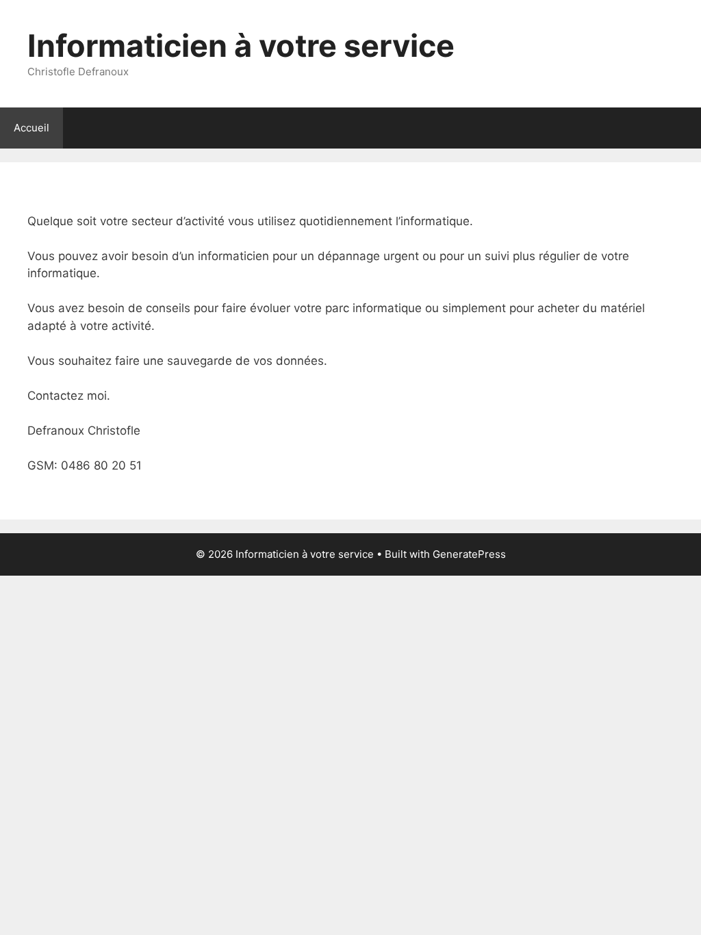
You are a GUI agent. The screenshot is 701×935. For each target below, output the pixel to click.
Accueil (31, 127)
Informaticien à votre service (241, 45)
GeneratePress (469, 554)
